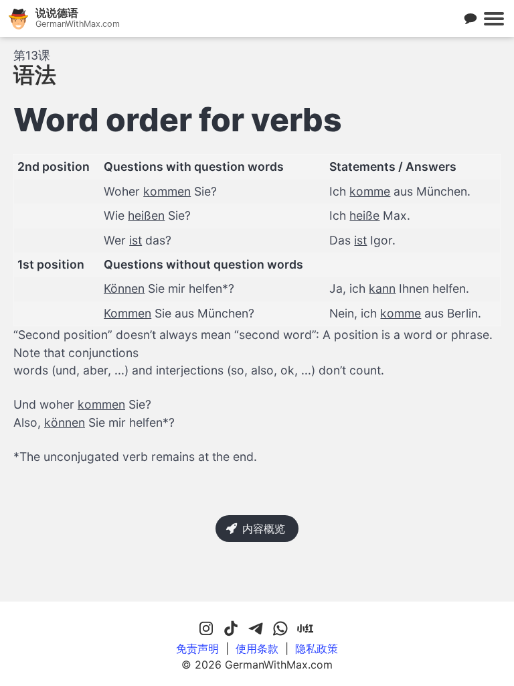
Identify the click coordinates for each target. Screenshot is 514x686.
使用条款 (257, 648)
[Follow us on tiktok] (231, 629)
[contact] (470, 18)
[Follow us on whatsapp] (280, 629)
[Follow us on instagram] (206, 629)
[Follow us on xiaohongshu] (305, 629)
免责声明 (197, 648)
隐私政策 (316, 648)
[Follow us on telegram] (255, 629)
